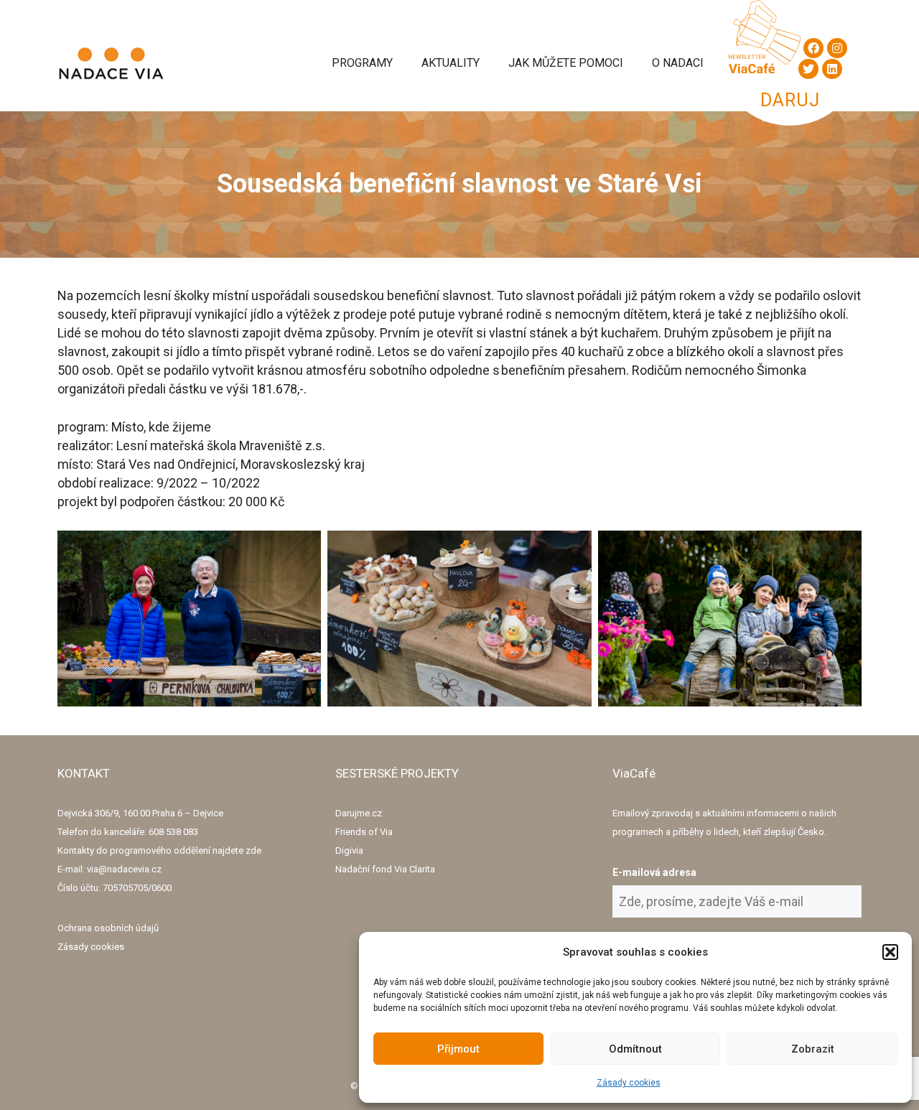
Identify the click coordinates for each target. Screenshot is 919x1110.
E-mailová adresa (654, 872)
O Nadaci (678, 63)
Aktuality (450, 63)
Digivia (349, 850)
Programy (362, 63)
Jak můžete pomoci (565, 63)
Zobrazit (812, 1049)
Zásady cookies (629, 1083)
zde (253, 850)
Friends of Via (364, 831)
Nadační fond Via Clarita (385, 869)
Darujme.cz (358, 813)
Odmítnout (635, 1049)
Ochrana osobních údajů (108, 928)
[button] (890, 952)
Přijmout (458, 1049)
